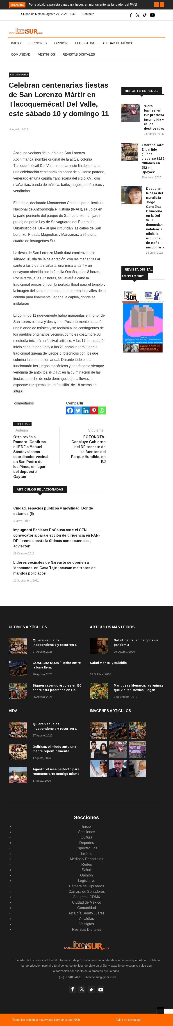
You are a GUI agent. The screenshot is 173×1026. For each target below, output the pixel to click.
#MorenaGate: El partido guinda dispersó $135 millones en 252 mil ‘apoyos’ (152, 158)
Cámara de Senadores (86, 891)
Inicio (16, 43)
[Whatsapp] (102, 410)
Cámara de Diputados (86, 886)
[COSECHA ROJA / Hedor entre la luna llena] (19, 669)
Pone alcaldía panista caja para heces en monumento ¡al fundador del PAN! (83, 4)
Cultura (86, 837)
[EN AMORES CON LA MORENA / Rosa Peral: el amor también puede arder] (98, 757)
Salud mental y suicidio (108, 663)
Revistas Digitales (79, 54)
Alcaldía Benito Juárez (86, 913)
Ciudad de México (118, 43)
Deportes (86, 843)
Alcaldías (86, 919)
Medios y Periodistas (86, 859)
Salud (86, 870)
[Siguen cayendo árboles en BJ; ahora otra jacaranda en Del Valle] (19, 692)
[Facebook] (70, 410)
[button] (156, 4)
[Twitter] (78, 410)
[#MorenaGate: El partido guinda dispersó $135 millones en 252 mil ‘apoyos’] (129, 152)
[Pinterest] (94, 410)
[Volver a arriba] (160, 1010)
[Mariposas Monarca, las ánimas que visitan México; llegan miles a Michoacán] (100, 692)
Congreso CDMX (86, 897)
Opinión (61, 43)
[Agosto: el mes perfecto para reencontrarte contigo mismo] (19, 775)
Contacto (88, 14)
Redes (86, 864)
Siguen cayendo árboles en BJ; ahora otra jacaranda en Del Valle (57, 690)
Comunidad (20, 54)
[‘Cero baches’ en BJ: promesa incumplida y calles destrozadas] (130, 113)
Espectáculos (86, 848)
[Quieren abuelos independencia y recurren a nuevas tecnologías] (19, 646)
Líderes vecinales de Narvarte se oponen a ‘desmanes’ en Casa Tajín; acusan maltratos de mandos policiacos (54, 568)
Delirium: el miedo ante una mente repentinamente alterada (54, 751)
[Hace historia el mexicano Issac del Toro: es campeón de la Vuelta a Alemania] (98, 776)
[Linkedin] (86, 410)
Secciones (37, 43)
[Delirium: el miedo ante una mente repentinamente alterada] (19, 753)
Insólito (86, 853)
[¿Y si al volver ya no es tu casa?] (137, 757)
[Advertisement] (147, 387)
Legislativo (85, 43)
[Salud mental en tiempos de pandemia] (100, 646)
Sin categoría (19, 74)
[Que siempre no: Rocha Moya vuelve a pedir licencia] (118, 776)
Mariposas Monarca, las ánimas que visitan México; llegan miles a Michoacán (139, 690)
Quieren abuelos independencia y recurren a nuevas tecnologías (55, 644)
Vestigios (46, 54)
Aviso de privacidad (128, 1019)
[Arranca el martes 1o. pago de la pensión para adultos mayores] (137, 776)
